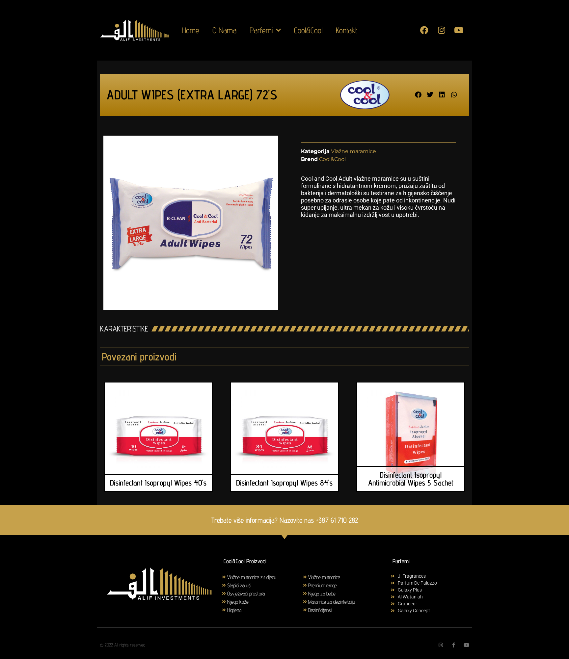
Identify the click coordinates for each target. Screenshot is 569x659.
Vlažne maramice (353, 151)
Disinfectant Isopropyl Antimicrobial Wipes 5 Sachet (410, 479)
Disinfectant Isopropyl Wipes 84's (284, 483)
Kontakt (346, 30)
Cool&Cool (308, 30)
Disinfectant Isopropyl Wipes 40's (158, 483)
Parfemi (261, 30)
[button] (418, 95)
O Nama (224, 30)
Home (190, 30)
